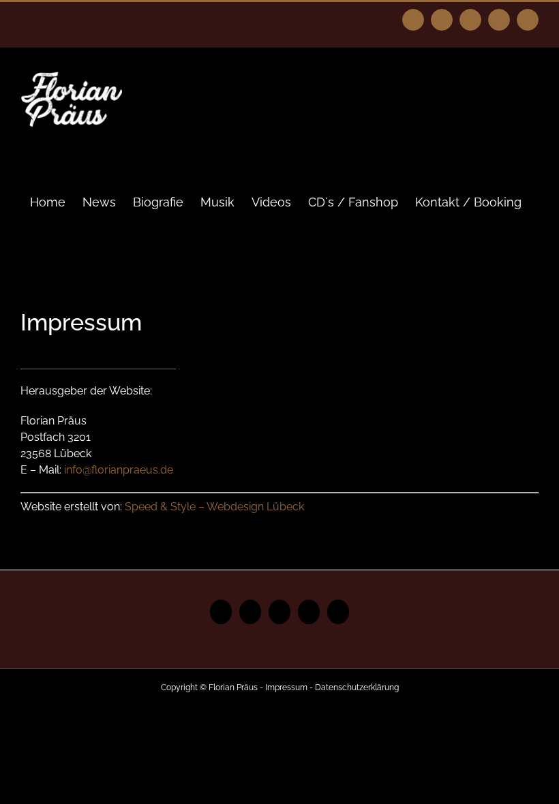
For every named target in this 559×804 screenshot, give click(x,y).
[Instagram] (250, 612)
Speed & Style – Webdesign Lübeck (214, 506)
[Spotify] (309, 612)
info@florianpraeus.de (118, 469)
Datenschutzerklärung (357, 687)
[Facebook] (221, 612)
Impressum (286, 687)
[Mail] (338, 612)
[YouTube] (279, 612)
